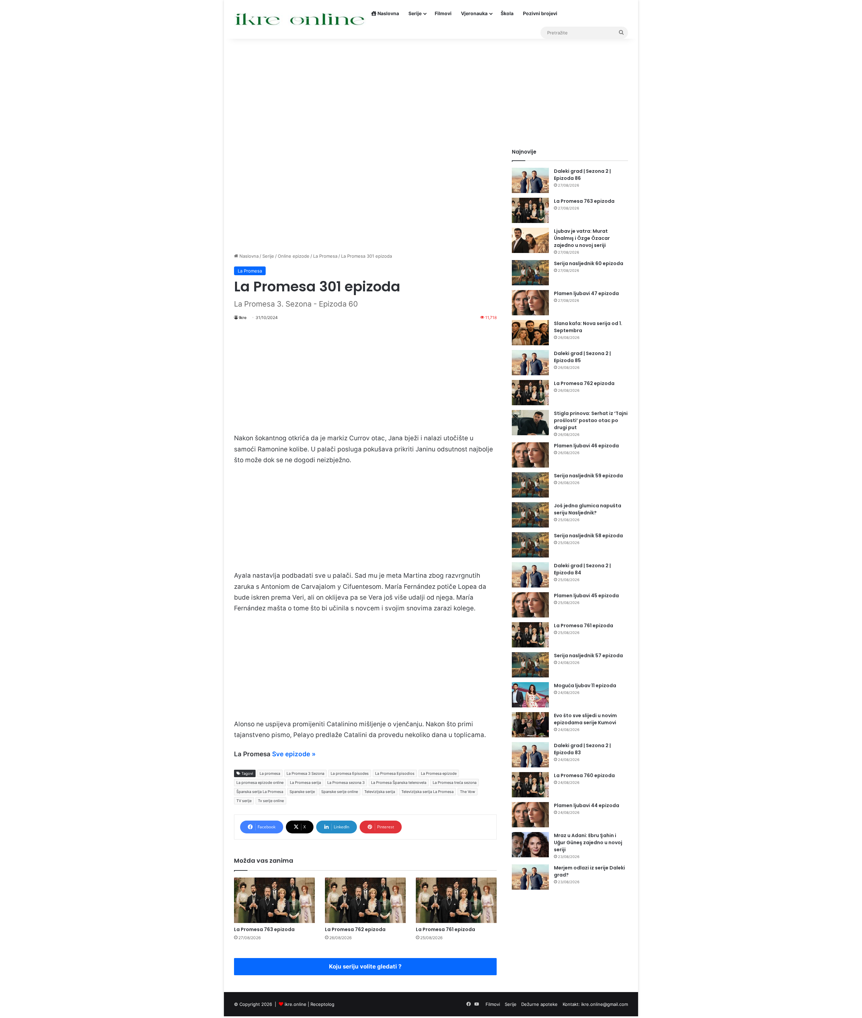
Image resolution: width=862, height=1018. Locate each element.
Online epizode (293, 256)
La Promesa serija (305, 782)
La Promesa (325, 256)
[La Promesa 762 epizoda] (365, 900)
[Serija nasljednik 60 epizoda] (530, 272)
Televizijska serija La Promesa (427, 791)
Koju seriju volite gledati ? (365, 966)
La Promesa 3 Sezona (305, 773)
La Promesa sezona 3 (346, 782)
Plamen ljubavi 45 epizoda (586, 595)
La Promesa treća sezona (454, 782)
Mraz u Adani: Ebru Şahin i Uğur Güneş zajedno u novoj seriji (588, 842)
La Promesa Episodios (395, 773)
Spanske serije (302, 791)
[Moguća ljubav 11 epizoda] (530, 694)
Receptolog (322, 1004)
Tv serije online (271, 800)
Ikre (242, 317)
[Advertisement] (431, 91)
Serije (415, 13)
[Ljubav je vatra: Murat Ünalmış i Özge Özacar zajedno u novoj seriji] (530, 240)
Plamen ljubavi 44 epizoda (586, 805)
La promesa (270, 773)
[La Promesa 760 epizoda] (530, 784)
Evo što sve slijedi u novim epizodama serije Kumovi (585, 719)
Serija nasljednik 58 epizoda (588, 535)
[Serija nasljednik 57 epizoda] (530, 664)
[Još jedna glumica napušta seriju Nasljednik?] (530, 515)
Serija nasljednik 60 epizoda (588, 263)
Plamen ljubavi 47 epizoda (586, 293)
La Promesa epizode (439, 773)
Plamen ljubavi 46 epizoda (586, 445)
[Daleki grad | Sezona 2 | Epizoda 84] (530, 574)
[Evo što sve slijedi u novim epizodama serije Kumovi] (530, 724)
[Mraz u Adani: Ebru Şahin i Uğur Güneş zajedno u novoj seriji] (530, 844)
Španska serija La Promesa (259, 791)
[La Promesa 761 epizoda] (456, 900)
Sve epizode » (294, 754)
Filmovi (443, 13)
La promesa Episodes (350, 773)
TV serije (244, 800)
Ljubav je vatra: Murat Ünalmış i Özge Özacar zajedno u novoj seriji (582, 238)
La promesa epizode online (260, 782)
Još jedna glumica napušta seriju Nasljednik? (587, 509)
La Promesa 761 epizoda (445, 929)
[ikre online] (300, 19)
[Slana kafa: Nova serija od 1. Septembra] (530, 332)
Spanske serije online (339, 791)
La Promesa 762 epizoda (355, 929)
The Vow (467, 791)
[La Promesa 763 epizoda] (274, 900)
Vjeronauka (474, 13)
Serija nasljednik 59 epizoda (588, 475)
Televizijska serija (379, 791)
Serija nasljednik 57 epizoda (588, 655)
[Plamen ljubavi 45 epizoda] (530, 604)
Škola (507, 13)
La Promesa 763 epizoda (264, 929)
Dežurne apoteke (539, 1004)
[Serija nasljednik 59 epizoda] (530, 485)
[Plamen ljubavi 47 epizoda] (530, 302)
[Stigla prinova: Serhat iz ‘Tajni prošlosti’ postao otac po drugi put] (530, 422)
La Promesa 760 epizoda (584, 775)
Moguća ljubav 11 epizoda (585, 685)
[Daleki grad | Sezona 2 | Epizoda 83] (530, 754)
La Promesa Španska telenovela (398, 782)
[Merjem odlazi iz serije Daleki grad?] (530, 877)
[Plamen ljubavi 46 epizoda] (530, 455)
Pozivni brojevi (540, 13)
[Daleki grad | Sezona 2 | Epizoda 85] (530, 362)
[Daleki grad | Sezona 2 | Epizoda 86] (530, 180)
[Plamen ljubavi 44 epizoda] (530, 814)
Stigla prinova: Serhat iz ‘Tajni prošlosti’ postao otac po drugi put (591, 420)
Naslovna (387, 13)
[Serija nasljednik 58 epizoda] (530, 545)
